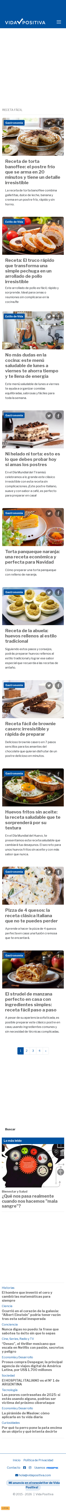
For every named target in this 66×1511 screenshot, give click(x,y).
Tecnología (9, 1390)
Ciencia (7, 1306)
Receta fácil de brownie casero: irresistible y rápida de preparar (30, 729)
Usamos (40, 1467)
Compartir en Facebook (58, 123)
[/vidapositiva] (24, 1467)
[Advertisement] (33, 73)
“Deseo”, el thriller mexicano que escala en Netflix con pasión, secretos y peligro (33, 1347)
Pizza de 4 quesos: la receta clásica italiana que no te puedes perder (31, 915)
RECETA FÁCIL (12, 110)
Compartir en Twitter (49, 123)
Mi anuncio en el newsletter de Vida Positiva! (34, 1485)
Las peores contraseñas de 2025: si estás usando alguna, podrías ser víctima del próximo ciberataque (31, 1398)
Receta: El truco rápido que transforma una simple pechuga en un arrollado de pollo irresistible (29, 270)
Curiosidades (11, 1423)
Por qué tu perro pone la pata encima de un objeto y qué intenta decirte (32, 1430)
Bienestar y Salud (14, 1191)
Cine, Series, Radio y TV (18, 1339)
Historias (8, 1288)
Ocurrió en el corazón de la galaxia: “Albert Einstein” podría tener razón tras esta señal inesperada (31, 1315)
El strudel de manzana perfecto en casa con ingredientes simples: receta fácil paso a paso (30, 1002)
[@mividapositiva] (30, 1467)
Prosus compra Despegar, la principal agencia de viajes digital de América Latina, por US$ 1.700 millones (32, 1366)
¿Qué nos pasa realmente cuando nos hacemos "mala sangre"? (30, 1201)
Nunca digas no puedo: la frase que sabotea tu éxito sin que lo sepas (30, 1331)
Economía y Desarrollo (17, 1357)
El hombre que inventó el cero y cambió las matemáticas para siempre (27, 1296)
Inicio (17, 1460)
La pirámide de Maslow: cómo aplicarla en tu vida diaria (26, 1415)
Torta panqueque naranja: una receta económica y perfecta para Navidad (32, 557)
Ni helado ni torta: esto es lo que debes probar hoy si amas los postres (32, 459)
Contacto (13, 1467)
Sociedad (8, 1375)
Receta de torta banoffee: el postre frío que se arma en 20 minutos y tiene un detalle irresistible (32, 172)
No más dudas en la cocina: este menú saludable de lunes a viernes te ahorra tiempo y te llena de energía (31, 365)
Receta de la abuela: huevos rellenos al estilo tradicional (31, 636)
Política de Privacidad (38, 1460)
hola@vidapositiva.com (35, 1475)
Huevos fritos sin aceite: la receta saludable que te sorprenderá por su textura (32, 819)
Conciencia (10, 1324)
